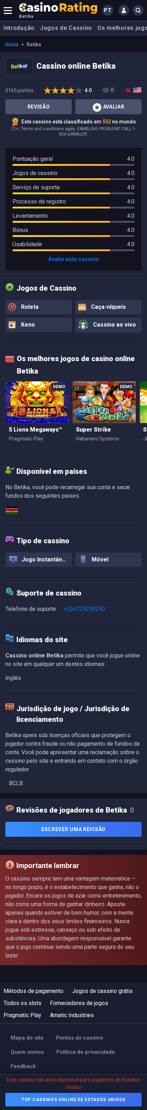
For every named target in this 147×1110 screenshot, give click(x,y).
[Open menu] (8, 10)
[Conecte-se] (123, 10)
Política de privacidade (85, 1052)
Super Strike (93, 429)
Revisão (38, 107)
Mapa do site (27, 1038)
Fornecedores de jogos (79, 1003)
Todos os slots (22, 1003)
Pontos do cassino (79, 1038)
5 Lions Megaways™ (35, 429)
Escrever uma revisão (73, 829)
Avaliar (114, 107)
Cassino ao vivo (114, 325)
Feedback (23, 1066)
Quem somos (27, 1052)
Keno (27, 324)
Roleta (29, 306)
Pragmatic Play (22, 1015)
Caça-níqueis (108, 306)
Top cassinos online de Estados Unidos (73, 1099)
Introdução (19, 28)
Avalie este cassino (73, 259)
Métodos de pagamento (34, 991)
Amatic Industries (72, 1015)
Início (12, 44)
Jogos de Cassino (66, 28)
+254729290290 (84, 609)
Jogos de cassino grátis (102, 991)
